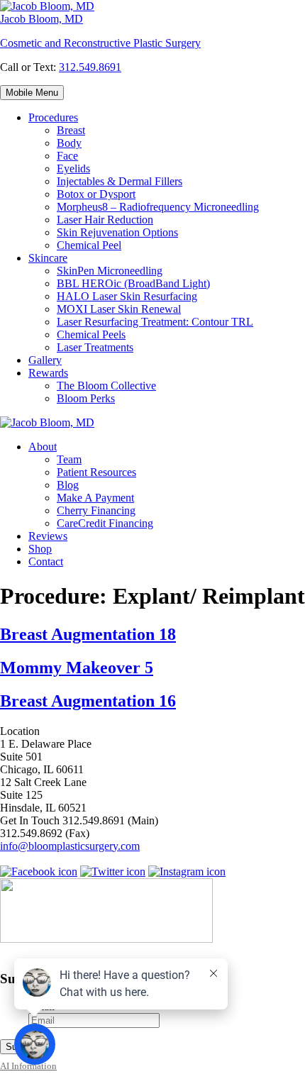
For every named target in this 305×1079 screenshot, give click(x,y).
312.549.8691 (90, 67)
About (42, 447)
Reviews (47, 536)
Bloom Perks (86, 398)
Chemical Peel (89, 245)
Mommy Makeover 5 (76, 667)
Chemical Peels (91, 334)
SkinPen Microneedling (109, 271)
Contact (45, 561)
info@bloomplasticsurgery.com (70, 846)
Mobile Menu (32, 92)
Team (69, 459)
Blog (68, 485)
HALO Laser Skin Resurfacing (127, 296)
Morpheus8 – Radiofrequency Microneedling (158, 207)
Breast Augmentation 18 (88, 634)
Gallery (45, 360)
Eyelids (73, 168)
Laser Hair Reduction (105, 220)
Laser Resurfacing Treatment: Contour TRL (155, 322)
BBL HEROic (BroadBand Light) (133, 283)
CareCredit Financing (105, 523)
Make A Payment (95, 498)
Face (67, 156)
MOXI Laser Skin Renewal (119, 309)
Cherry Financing (96, 510)
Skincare (47, 258)
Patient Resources (96, 472)
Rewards (48, 373)
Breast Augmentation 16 (88, 701)
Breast (71, 130)
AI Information (28, 1066)
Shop (40, 549)
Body (69, 143)
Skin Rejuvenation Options (117, 232)
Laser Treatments (95, 347)
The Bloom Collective (106, 386)
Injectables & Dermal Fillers (119, 181)
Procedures (53, 117)
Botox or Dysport (96, 194)
